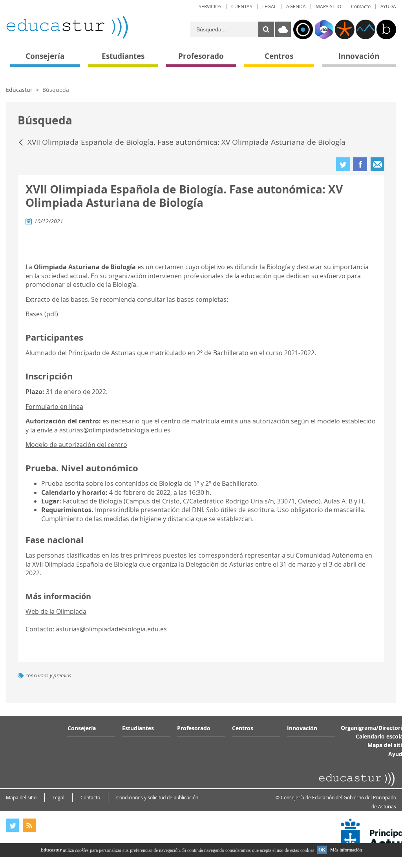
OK (321, 850)
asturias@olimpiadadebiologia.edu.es (114, 430)
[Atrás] (22, 142)
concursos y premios (48, 675)
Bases (34, 314)
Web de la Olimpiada (56, 611)
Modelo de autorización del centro (76, 444)
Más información (346, 850)
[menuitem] (210, 6)
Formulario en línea (54, 406)
